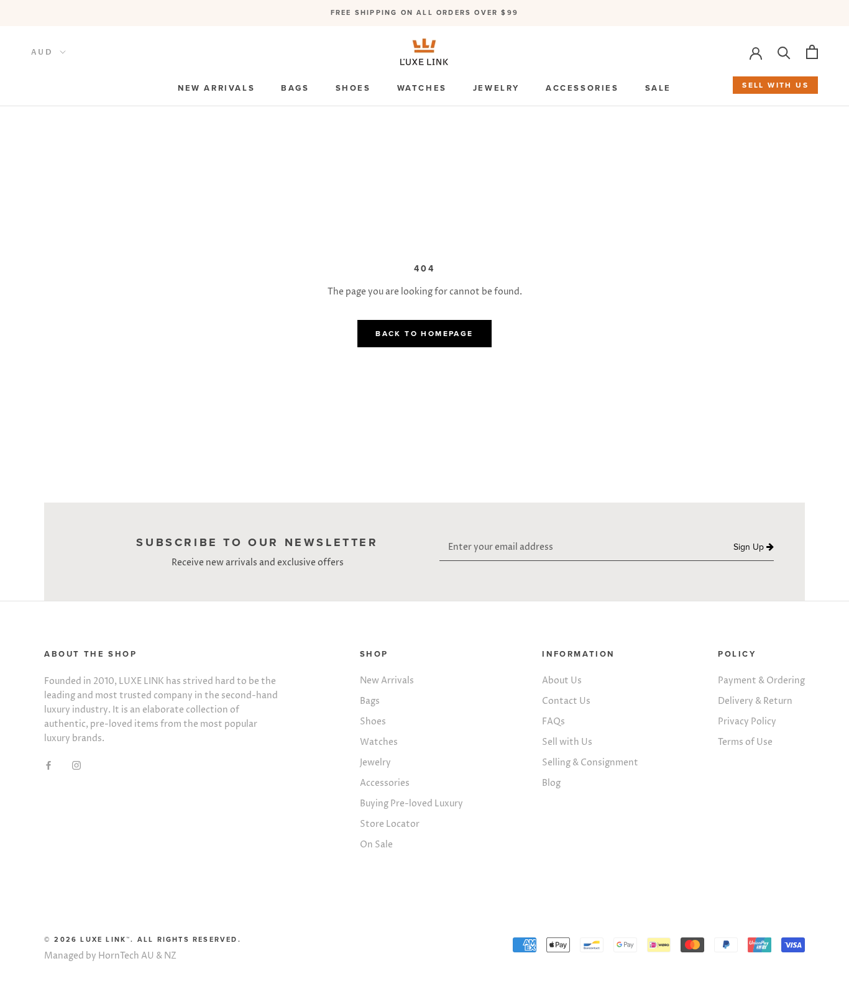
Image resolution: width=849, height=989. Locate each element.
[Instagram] (76, 765)
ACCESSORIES (582, 88)
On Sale (376, 844)
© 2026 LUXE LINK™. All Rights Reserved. (142, 940)
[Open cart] (812, 52)
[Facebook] (48, 765)
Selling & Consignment (590, 762)
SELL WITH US (775, 85)
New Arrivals (387, 680)
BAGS (295, 88)
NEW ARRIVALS (216, 88)
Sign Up (749, 547)
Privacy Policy (747, 721)
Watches (379, 742)
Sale (658, 88)
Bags (370, 701)
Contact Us (566, 701)
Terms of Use (745, 742)
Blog (551, 783)
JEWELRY (496, 88)
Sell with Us (567, 742)
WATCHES (422, 88)
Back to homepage (424, 333)
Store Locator (390, 824)
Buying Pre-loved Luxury (411, 803)
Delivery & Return (755, 701)
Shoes (373, 721)
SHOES (353, 88)
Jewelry (375, 762)
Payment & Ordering (761, 680)
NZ (170, 956)
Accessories (385, 783)
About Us (562, 680)
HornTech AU (126, 956)
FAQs (553, 721)
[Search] (784, 51)
